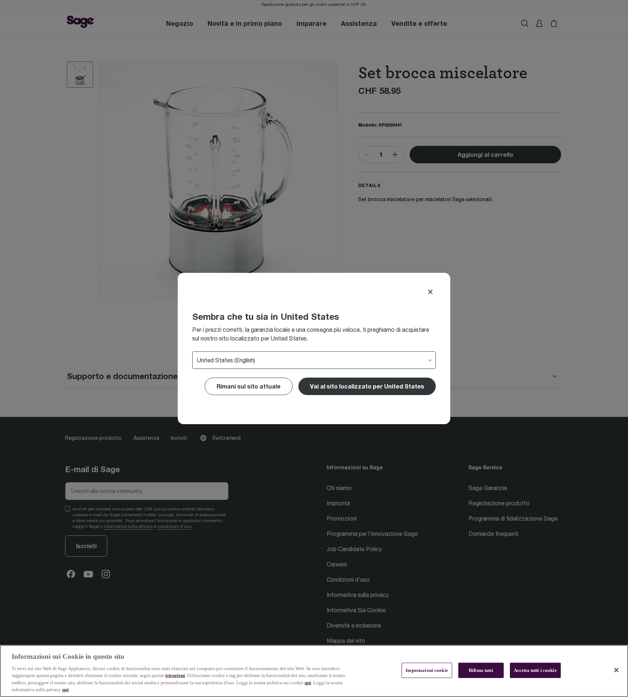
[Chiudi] (616, 670)
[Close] (430, 291)
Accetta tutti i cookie (535, 670)
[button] (367, 386)
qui (308, 682)
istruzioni (175, 675)
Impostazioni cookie (427, 670)
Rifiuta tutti (481, 670)
